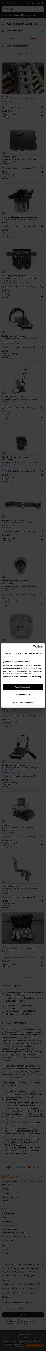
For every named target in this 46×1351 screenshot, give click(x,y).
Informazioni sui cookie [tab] (34, 653)
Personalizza (21, 695)
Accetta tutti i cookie (23, 687)
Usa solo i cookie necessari (23, 702)
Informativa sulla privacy (30, 677)
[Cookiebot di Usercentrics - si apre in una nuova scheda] (33, 646)
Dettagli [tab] (18, 653)
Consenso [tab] (7, 653)
